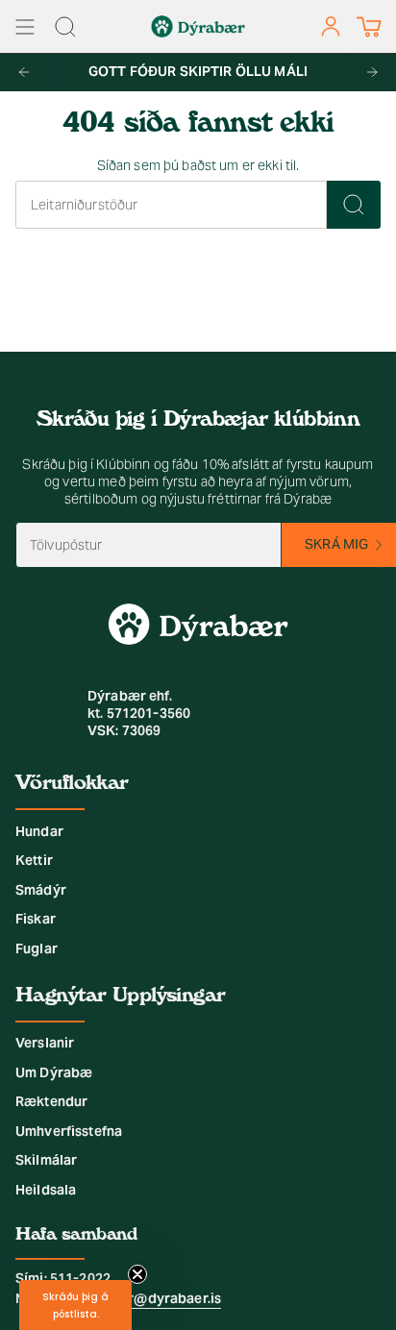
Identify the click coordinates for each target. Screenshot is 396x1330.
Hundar (39, 831)
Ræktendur (51, 1101)
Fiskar (35, 918)
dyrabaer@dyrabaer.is (147, 1298)
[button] (75, 1305)
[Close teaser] (137, 1274)
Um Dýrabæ (53, 1072)
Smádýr (40, 890)
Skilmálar (46, 1160)
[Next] (372, 72)
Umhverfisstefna (68, 1131)
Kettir (34, 860)
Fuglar (36, 948)
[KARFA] (368, 26)
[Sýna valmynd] (25, 26)
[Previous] (24, 72)
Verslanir (44, 1042)
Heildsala (45, 1189)
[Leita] (354, 205)
